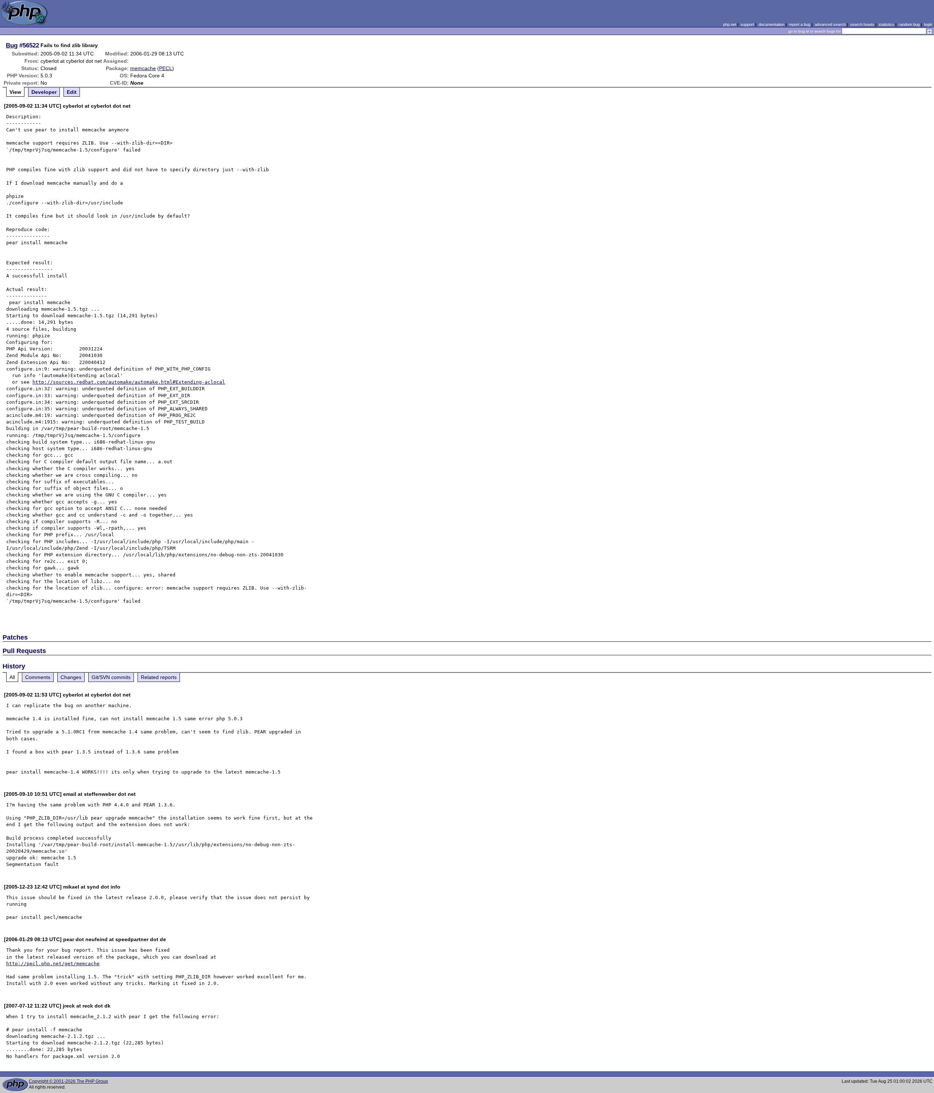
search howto (862, 24)
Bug (12, 45)
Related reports (159, 677)
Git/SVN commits (111, 677)
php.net (729, 24)
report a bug (799, 24)
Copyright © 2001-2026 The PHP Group (68, 1081)
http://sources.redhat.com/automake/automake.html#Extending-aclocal (128, 382)
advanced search (830, 24)
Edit (72, 92)
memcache (143, 68)
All (12, 677)
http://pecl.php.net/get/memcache (53, 963)
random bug (909, 24)
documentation (771, 24)
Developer (44, 92)
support (747, 24)
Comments (37, 677)
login (928, 24)
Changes (71, 677)
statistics (886, 24)
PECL (165, 68)
